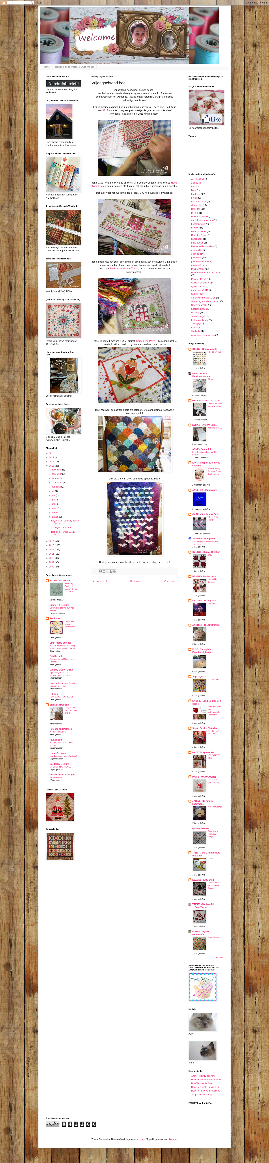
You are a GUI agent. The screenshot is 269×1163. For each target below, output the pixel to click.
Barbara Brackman (60, 580)
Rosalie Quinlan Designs (62, 774)
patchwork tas (198, 265)
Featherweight (198, 224)
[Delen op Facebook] (111, 571)
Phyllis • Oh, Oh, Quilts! (204, 777)
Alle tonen (219, 957)
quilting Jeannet (200, 828)
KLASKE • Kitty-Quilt (203, 880)
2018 (52, 453)
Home (46, 66)
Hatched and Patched (61, 729)
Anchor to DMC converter (203, 1076)
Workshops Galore (58, 732)
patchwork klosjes (200, 261)
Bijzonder (212, 379)
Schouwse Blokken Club (203, 297)
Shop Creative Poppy (201, 1094)
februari (56, 512)
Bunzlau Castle (198, 201)
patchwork (196, 257)
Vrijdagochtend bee (61, 527)
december (57, 469)
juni (54, 495)
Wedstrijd (196, 331)
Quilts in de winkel (200, 282)
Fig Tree (54, 694)
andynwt (141, 1139)
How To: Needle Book (202, 1083)
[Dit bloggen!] (104, 571)
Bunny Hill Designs (59, 605)
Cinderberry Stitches (60, 643)
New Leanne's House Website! (63, 756)
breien (194, 198)
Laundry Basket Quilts (61, 670)
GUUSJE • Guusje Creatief (206, 552)
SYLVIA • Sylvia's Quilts (204, 425)
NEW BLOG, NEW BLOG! (61, 697)
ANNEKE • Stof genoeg (204, 538)
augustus (56, 487)
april (54, 504)
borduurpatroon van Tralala (124, 268)
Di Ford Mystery (199, 216)
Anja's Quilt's (199, 676)
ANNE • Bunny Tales (202, 449)
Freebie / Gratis (198, 231)
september (57, 482)
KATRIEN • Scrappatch (204, 600)
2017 (52, 457)
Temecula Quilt (198, 316)
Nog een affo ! (214, 679)
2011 (52, 554)
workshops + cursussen (203, 335)
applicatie (196, 183)
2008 (52, 566)
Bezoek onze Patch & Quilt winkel (74, 66)
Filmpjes (195, 227)
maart (55, 508)
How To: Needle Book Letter (205, 1087)
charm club (196, 205)
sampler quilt (197, 294)
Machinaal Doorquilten (202, 246)
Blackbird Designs (59, 705)
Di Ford (195, 213)
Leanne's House (58, 753)
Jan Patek (55, 618)
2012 (52, 549)
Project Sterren (198, 279)
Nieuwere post (99, 581)
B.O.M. (194, 186)
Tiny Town (196, 324)
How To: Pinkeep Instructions (205, 1090)
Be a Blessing (56, 777)
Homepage (135, 581)
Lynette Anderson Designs (63, 683)
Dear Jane (196, 209)
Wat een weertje (215, 807)
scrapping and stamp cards (204, 301)
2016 (52, 461)
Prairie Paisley (198, 269)
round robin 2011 (199, 290)
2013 (52, 545)
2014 (106, 110)
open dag (196, 254)
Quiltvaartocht (198, 286)
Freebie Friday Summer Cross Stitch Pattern (214, 471)
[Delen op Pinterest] (114, 571)
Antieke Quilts (198, 179)
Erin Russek (56, 656)
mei (54, 500)
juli (53, 491)
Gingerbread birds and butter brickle (72, 710)
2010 (52, 558)
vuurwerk (212, 603)
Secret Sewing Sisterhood (205, 728)
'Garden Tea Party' (145, 341)
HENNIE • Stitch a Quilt (204, 576)
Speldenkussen (199, 309)
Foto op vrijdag (214, 352)
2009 (52, 562)
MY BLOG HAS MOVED (60, 767)
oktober (56, 478)
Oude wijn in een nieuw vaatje (213, 834)
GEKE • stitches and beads (206, 400)
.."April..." (212, 858)
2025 (210, 555)
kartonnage (197, 239)
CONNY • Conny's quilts (204, 349)
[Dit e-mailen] (100, 571)
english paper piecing (202, 220)
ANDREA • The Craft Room (206, 625)
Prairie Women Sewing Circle (206, 272)
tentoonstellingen (199, 320)
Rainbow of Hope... (58, 686)
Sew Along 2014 (199, 305)
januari (55, 517)
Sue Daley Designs (59, 764)
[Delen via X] (107, 571)
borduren (195, 194)
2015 (52, 466)
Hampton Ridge (199, 235)
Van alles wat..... (215, 428)
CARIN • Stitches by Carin (205, 514)
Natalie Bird (56, 740)
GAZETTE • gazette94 (203, 752)
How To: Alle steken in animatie (206, 1079)
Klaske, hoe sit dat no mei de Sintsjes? (214, 885)
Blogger (173, 1139)
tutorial (194, 327)
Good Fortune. (214, 937)
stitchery (195, 312)
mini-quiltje (196, 250)
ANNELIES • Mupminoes (204, 490)
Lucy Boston (197, 242)
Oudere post (170, 581)
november (57, 474)
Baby (193, 190)
